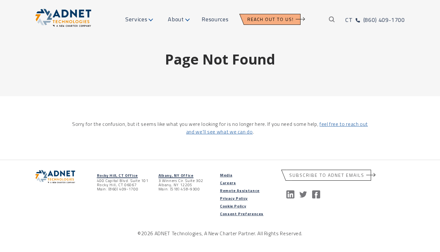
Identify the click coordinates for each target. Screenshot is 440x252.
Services (136, 19)
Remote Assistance (240, 190)
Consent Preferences (241, 214)
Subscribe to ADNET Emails (326, 175)
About (176, 19)
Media (226, 175)
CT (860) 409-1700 (375, 19)
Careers (228, 183)
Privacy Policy (234, 198)
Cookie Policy (233, 206)
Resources (215, 19)
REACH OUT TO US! (270, 19)
